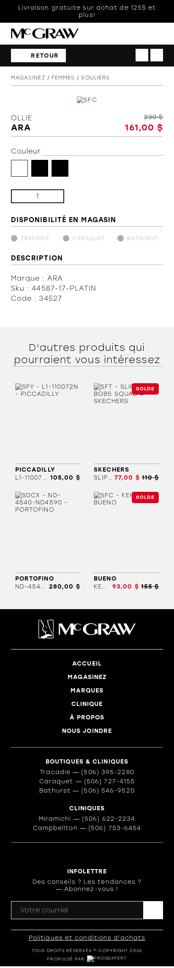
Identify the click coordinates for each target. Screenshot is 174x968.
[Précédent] (142, 55)
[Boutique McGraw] (45, 33)
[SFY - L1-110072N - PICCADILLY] (47, 432)
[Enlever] (24, 196)
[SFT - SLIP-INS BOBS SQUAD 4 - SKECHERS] (126, 432)
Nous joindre (87, 731)
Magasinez (28, 78)
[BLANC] (19, 168)
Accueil (87, 663)
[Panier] (142, 33)
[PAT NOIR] (60, 168)
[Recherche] (124, 34)
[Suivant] (156, 55)
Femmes (63, 78)
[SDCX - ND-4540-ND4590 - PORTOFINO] (47, 541)
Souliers (95, 78)
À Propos (87, 717)
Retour (45, 55)
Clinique (87, 704)
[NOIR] (39, 168)
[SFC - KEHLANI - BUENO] (126, 541)
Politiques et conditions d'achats (87, 937)
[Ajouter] (51, 196)
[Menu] (159, 34)
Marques (87, 690)
